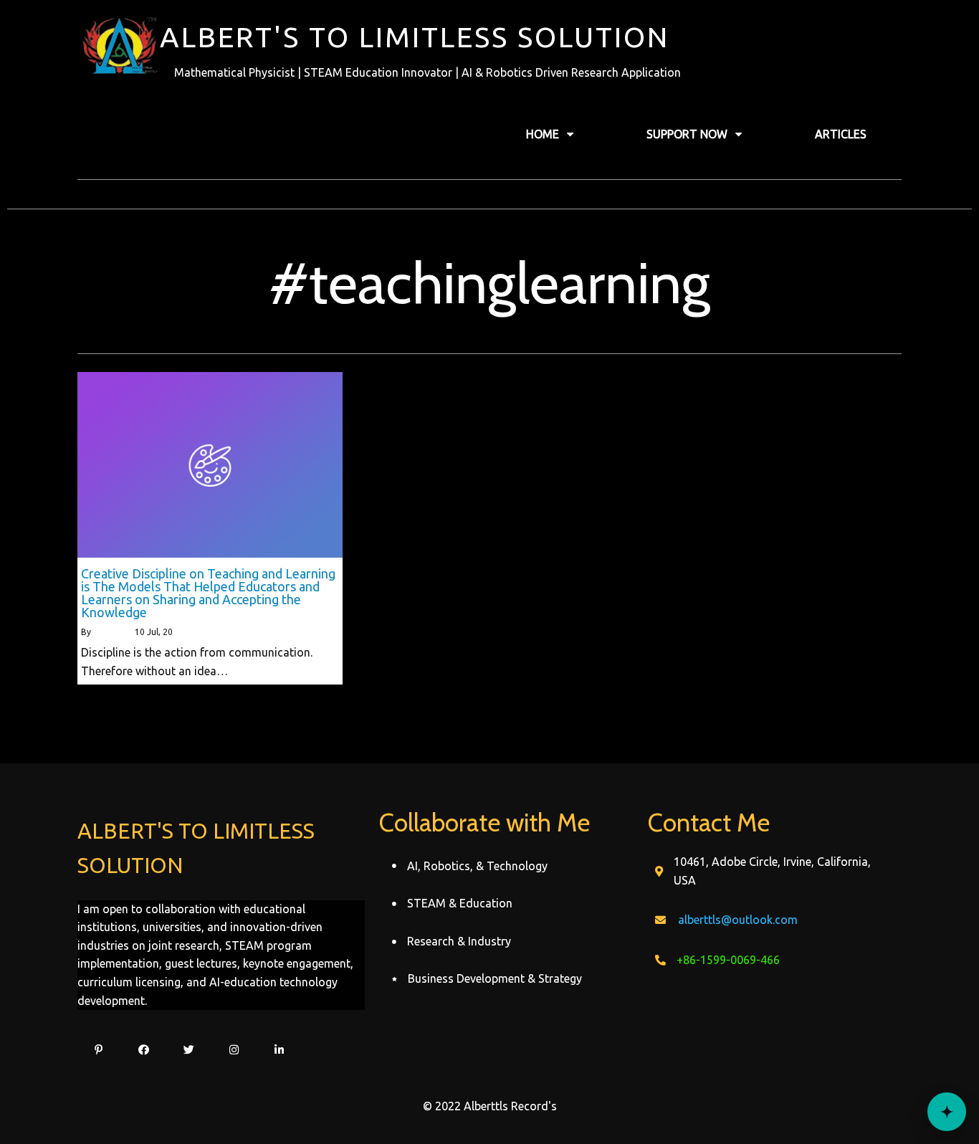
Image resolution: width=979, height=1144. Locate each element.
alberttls (110, 632)
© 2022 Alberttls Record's (490, 1106)
